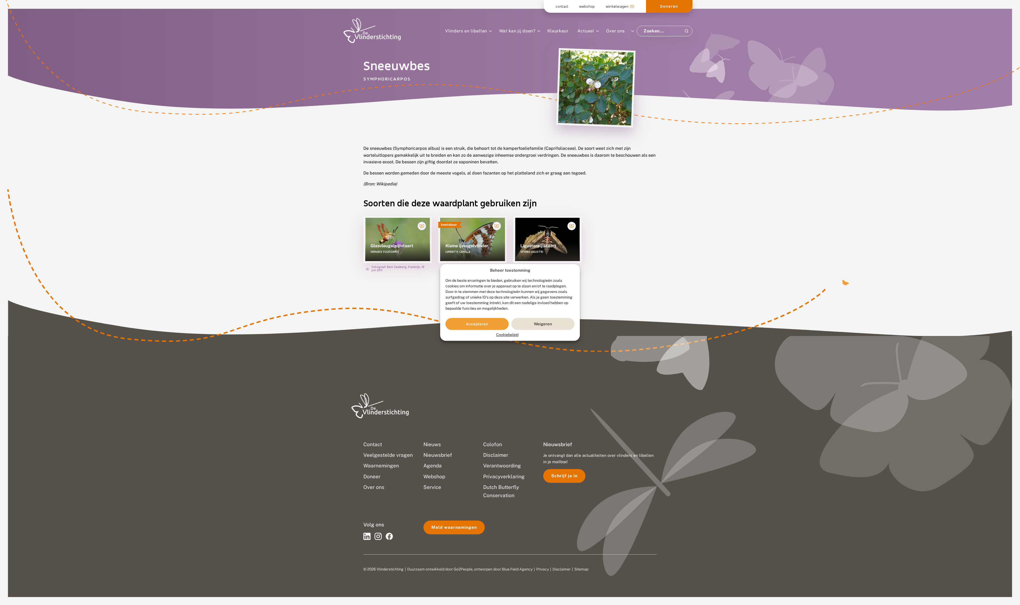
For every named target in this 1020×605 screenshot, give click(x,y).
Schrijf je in (564, 475)
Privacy (542, 569)
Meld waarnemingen (454, 527)
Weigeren (543, 324)
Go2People (463, 569)
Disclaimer (561, 569)
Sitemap (581, 569)
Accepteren (477, 324)
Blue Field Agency (517, 569)
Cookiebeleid (507, 335)
